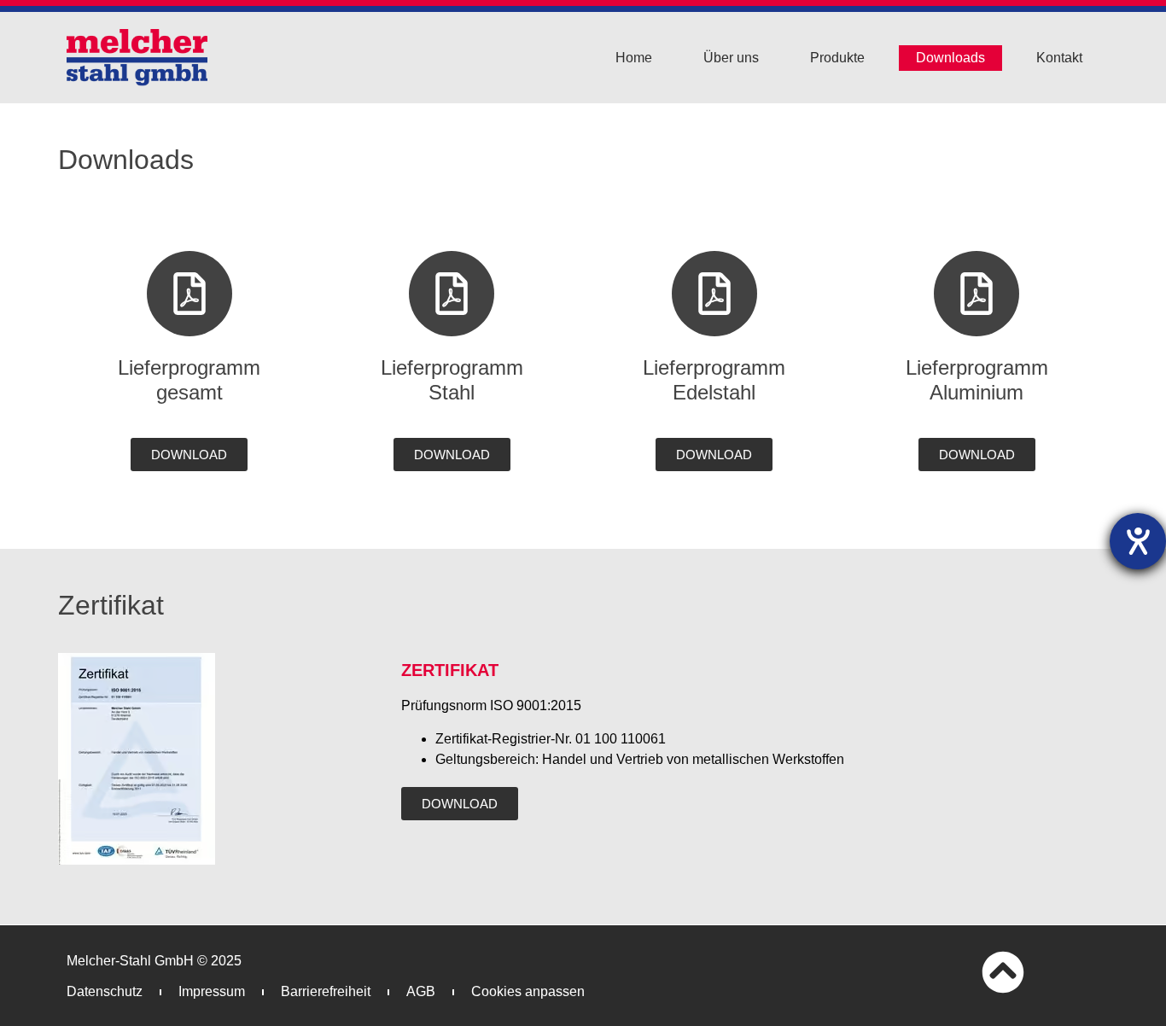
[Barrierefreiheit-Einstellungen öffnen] (1138, 541)
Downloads (950, 57)
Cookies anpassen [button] (528, 991)
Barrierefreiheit (325, 991)
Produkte (837, 57)
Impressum (211, 991)
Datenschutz (105, 991)
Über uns (731, 57)
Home (633, 57)
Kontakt (1059, 57)
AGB (420, 991)
